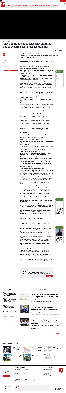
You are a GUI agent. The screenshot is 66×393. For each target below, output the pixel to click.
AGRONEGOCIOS (32, 5)
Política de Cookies (36, 389)
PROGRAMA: (6, 41)
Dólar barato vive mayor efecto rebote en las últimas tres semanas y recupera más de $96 (37, 349)
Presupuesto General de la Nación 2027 (23, 7)
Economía (33, 373)
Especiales (25, 375)
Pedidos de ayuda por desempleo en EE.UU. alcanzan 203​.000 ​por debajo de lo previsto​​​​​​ (15, 349)
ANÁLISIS (36, 5)
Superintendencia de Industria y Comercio (49, 378)
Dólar (50, 7)
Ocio (33, 379)
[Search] (58, 3)
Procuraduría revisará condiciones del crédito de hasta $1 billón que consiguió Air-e (16, 357)
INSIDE (57, 5)
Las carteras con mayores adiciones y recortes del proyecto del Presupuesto (58, 349)
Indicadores (17, 378)
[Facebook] (3, 367)
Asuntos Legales (18, 370)
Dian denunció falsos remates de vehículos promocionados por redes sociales (44, 309)
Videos (25, 383)
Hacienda (54, 346)
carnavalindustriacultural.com (8, 389)
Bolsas (5, 304)
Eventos (33, 375)
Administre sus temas (7, 70)
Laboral (5, 292)
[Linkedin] (55, 50)
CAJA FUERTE (48, 5)
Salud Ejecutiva (34, 380)
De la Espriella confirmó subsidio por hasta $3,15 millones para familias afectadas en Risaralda (9, 326)
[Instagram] (9, 367)
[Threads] (11, 367)
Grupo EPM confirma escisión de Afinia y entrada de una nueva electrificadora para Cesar (10, 313)
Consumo (17, 373)
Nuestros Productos (45, 370)
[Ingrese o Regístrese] (64, 3)
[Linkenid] (7, 367)
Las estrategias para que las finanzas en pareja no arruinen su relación (58, 356)
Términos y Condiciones (46, 374)
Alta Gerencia (26, 369)
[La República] (3, 5)
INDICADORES (53, 5)
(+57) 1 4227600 (5, 372)
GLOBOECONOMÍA (25, 5)
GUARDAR (60, 50)
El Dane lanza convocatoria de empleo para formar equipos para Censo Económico (59, 239)
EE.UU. (12, 346)
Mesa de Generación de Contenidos (48, 369)
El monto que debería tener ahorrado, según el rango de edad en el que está (10, 294)
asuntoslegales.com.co (7, 388)
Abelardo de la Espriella (35, 7)
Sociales (16, 383)
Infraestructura (26, 378)
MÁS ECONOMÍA (58, 333)
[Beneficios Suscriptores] (61, 3)
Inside (33, 378)
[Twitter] (52, 50)
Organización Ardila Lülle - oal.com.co (58, 389)
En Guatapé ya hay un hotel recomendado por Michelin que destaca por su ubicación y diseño (37, 357)
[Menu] (7, 5)
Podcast (16, 380)
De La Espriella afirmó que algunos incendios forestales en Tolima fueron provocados (45, 322)
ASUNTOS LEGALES (42, 5)
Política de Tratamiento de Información (48, 375)
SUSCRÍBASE (63, 0)
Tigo (47, 7)
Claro (41, 7)
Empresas (17, 375)
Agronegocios (17, 369)
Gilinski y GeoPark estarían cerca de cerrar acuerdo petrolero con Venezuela (10, 300)
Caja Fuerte (26, 370)
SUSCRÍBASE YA (49, 276)
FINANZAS (9, 5)
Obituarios (25, 379)
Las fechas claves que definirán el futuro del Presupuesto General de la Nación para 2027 (46, 296)
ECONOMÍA (14, 5)
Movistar (44, 7)
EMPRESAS (18, 5)
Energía (5, 298)
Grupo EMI (53, 7)
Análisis (33, 369)
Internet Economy (18, 379)
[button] (21, 272)
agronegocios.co (14, 388)
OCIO (21, 5)
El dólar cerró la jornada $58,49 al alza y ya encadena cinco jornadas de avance (10, 306)
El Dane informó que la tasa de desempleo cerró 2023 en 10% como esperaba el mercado (59, 211)
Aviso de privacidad (45, 373)
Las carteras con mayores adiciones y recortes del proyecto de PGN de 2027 (9, 319)
